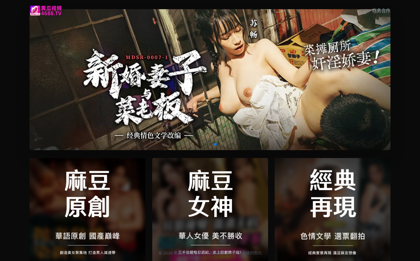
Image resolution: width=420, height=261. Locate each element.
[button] (204, 144)
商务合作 (381, 10)
